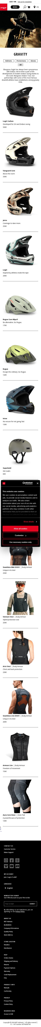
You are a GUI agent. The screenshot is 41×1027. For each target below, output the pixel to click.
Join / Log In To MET (10, 877)
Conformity (7, 991)
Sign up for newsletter (25, 2)
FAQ (5, 978)
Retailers (7, 944)
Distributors (8, 948)
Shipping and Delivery (11, 961)
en (38, 7)
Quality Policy (8, 931)
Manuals (6, 987)
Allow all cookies (20, 529)
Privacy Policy (20, 912)
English (10, 888)
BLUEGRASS (7, 925)
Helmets (8, 61)
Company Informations (11, 928)
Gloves (33, 61)
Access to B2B (8, 1014)
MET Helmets (8, 921)
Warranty (7, 971)
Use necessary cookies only (20, 542)
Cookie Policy (8, 1004)
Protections (21, 61)
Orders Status (8, 958)
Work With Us (8, 935)
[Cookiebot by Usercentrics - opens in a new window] (24, 483)
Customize (19, 535)
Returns (6, 964)
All (21, 65)
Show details (29, 522)
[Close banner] (37, 483)
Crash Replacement (10, 974)
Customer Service (9, 849)
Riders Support (9, 852)
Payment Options (9, 968)
